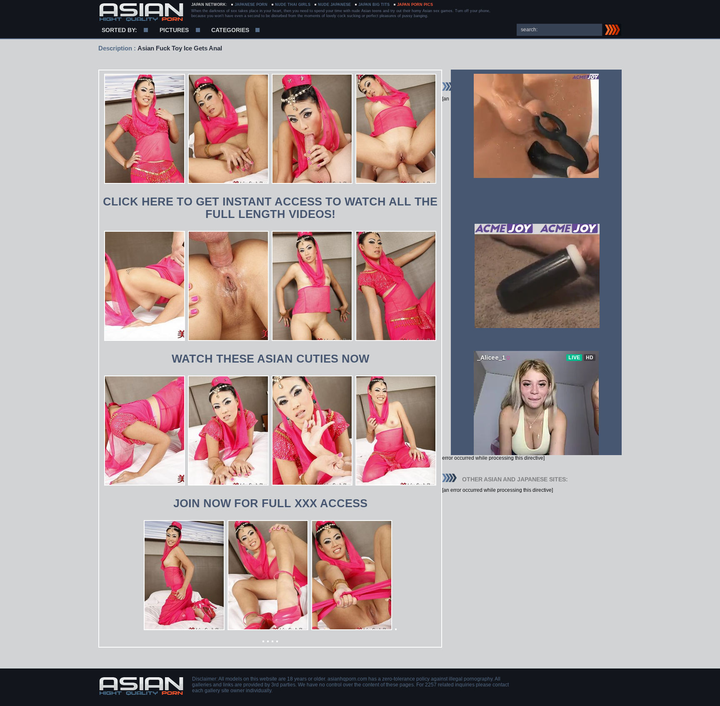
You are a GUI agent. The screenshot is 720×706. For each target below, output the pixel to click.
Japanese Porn (251, 5)
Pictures (174, 30)
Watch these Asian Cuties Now (270, 359)
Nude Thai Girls (292, 5)
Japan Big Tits (374, 5)
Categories (230, 30)
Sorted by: (119, 30)
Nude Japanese (334, 5)
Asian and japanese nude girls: (141, 12)
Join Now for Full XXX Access (270, 503)
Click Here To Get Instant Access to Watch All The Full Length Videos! (270, 207)
